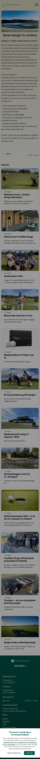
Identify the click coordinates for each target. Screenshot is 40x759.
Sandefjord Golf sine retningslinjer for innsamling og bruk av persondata (20, 743)
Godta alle (29, 753)
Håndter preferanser (14, 753)
